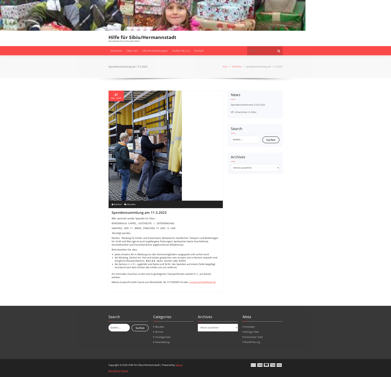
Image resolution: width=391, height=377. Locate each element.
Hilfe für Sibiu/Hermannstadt (142, 37)
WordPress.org (252, 342)
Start (225, 66)
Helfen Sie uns (181, 50)
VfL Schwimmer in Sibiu (243, 112)
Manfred (117, 204)
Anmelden (249, 326)
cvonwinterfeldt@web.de (202, 282)
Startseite (116, 50)
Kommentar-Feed (253, 336)
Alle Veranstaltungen (155, 50)
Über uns (132, 50)
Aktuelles (237, 66)
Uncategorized (162, 336)
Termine (159, 331)
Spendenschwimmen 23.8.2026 (248, 104)
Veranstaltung (162, 342)
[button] (279, 50)
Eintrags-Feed (251, 331)
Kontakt (199, 50)
